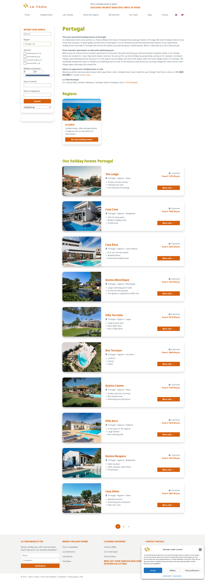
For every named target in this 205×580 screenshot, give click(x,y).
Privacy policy (177, 576)
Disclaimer (62, 577)
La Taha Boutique (130, 82)
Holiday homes (46, 14)
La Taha (35, 577)
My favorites (114, 14)
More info (167, 188)
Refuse (172, 570)
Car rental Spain (110, 551)
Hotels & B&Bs (110, 547)
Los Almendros (68, 551)
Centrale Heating (34, 60)
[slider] (24, 75)
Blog (150, 14)
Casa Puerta (67, 556)
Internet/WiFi (33, 63)
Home (27, 14)
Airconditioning (33, 56)
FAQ (81, 577)
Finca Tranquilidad (70, 547)
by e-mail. (86, 75)
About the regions (91, 14)
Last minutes (68, 14)
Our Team (133, 14)
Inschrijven (40, 566)
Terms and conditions (48, 577)
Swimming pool (34, 53)
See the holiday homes (82, 139)
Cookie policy (166, 576)
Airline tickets (110, 556)
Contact (165, 14)
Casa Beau (66, 561)
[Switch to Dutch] (176, 15)
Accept (153, 570)
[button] (200, 549)
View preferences (192, 570)
